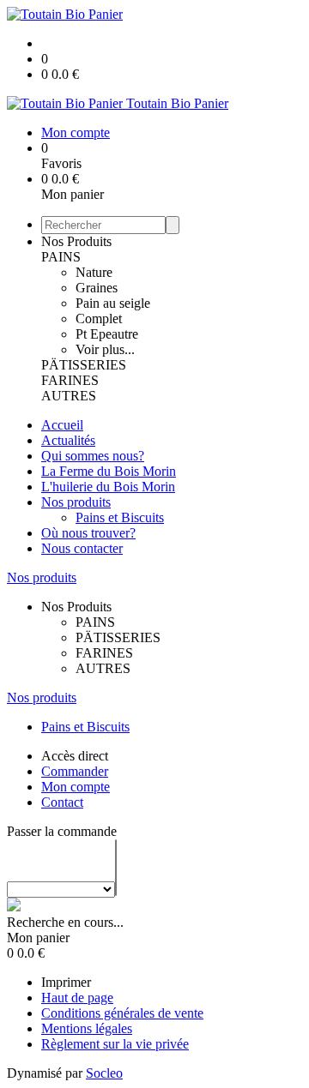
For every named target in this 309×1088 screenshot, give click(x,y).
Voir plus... (105, 349)
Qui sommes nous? (92, 455)
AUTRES (68, 395)
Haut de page (77, 997)
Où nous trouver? (88, 533)
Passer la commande (62, 831)
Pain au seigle (113, 303)
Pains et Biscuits (120, 517)
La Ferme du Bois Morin (108, 471)
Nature (94, 272)
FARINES (70, 380)
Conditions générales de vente (122, 1013)
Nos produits (76, 502)
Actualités (68, 440)
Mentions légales (86, 1028)
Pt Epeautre (107, 334)
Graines (97, 287)
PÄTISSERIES (83, 365)
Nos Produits (76, 241)
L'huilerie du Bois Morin (108, 486)
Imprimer (66, 982)
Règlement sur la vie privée (115, 1044)
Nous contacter (82, 548)
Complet (99, 318)
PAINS (61, 256)
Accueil (62, 425)
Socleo (104, 1073)
